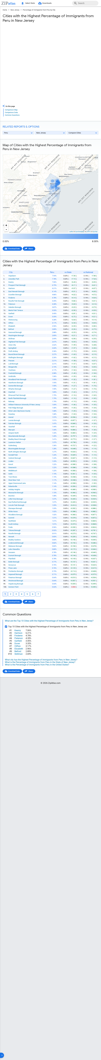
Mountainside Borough (16, 436)
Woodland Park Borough (17, 379)
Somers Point (13, 587)
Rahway (11, 401)
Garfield (11, 313)
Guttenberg (12, 445)
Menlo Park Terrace (15, 310)
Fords (10, 527)
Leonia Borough (14, 420)
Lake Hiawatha (14, 549)
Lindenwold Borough (16, 543)
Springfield (12, 348)
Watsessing (12, 320)
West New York (14, 480)
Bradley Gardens (14, 540)
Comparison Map (11, 110)
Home (5, 10)
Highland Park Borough (16, 342)
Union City (12, 345)
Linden (10, 461)
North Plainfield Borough (17, 398)
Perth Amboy (13, 351)
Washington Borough (16, 335)
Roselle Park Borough (16, 301)
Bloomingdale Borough (16, 449)
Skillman (11, 339)
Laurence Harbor (14, 442)
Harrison (11, 288)
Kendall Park (13, 455)
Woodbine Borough (15, 515)
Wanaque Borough (15, 508)
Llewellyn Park (13, 279)
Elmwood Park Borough (17, 395)
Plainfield (11, 559)
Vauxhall (11, 427)
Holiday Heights (14, 489)
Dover (10, 317)
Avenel (10, 417)
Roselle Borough (14, 533)
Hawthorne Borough (15, 383)
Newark (11, 537)
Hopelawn (12, 276)
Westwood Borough (15, 581)
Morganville (12, 367)
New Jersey (15, 10)
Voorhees (12, 370)
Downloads (47, 3)
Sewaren (11, 552)
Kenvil (10, 464)
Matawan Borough (15, 546)
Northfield (12, 521)
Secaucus (12, 565)
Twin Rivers (12, 477)
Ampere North (13, 433)
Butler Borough (13, 562)
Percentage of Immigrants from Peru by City (39, 10)
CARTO (88, 231)
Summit (11, 518)
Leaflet (71, 231)
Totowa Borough (14, 530)
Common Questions (12, 115)
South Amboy (13, 524)
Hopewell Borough (15, 574)
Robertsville (12, 486)
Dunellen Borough (15, 295)
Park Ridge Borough (15, 408)
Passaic (11, 361)
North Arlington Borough (17, 452)
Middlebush (12, 471)
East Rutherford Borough (17, 502)
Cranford (11, 392)
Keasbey (11, 414)
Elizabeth (11, 326)
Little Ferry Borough (15, 499)
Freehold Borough (14, 373)
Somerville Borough (15, 386)
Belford (11, 329)
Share (30, 249)
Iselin (10, 474)
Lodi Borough (13, 364)
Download (93, 152)
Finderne (11, 298)
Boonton (11, 496)
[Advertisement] (50, 45)
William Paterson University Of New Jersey (24, 405)
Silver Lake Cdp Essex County (19, 411)
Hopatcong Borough (15, 584)
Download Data (14, 249)
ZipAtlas (95, 231)
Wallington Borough (15, 357)
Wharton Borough (14, 389)
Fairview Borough (14, 423)
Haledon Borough (14, 307)
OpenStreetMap (79, 231)
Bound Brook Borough (16, 354)
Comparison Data (11, 112)
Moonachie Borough (15, 493)
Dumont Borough (14, 555)
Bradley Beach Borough (17, 439)
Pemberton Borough (15, 571)
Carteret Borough (14, 458)
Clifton (10, 323)
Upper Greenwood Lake (17, 483)
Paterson (11, 304)
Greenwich (12, 467)
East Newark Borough (16, 291)
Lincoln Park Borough (16, 505)
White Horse (13, 511)
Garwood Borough (15, 332)
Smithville (12, 376)
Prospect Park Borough (17, 285)
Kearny (11, 282)
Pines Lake (12, 568)
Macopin (11, 430)
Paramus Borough (15, 577)
